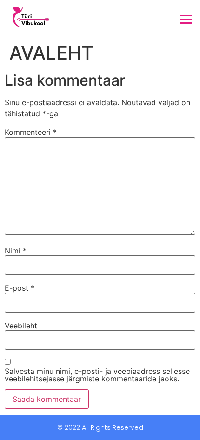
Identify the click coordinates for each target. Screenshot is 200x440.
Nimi (16, 250)
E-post (19, 288)
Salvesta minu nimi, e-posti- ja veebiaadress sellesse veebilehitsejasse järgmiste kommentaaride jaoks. (97, 374)
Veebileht (21, 325)
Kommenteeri (31, 132)
